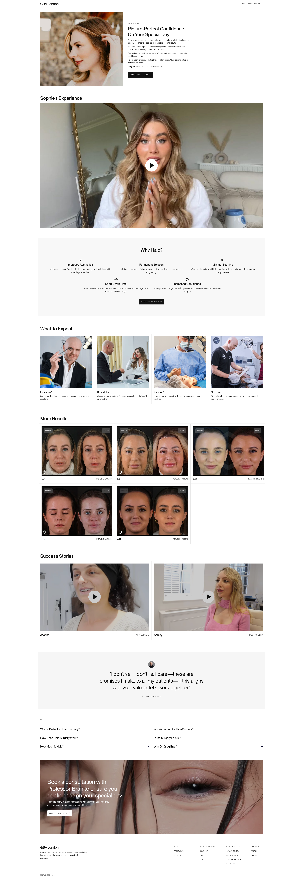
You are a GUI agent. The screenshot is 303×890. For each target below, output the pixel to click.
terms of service (233, 859)
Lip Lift (203, 859)
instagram (255, 847)
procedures (178, 851)
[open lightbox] (151, 165)
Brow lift (204, 851)
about (176, 847)
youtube (254, 855)
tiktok (254, 851)
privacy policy (232, 851)
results (177, 855)
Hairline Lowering (208, 847)
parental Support (233, 847)
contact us (230, 864)
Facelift (203, 855)
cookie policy (232, 855)
